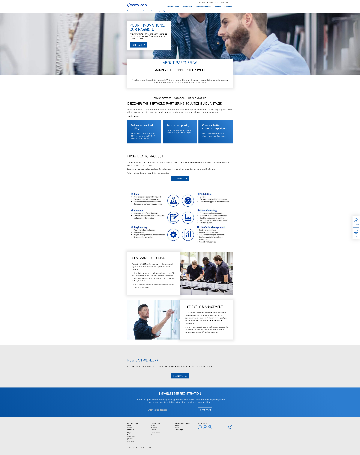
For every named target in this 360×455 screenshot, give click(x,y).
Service (356, 236)
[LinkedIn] (205, 427)
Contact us (139, 45)
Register (206, 410)
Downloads (202, 3)
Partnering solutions (148, 11)
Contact (222, 3)
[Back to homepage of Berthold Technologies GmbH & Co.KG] (137, 5)
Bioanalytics (130, 11)
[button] (231, 2)
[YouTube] (210, 427)
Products (138, 11)
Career (216, 3)
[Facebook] (200, 427)
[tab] (180, 353)
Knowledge (210, 3)
